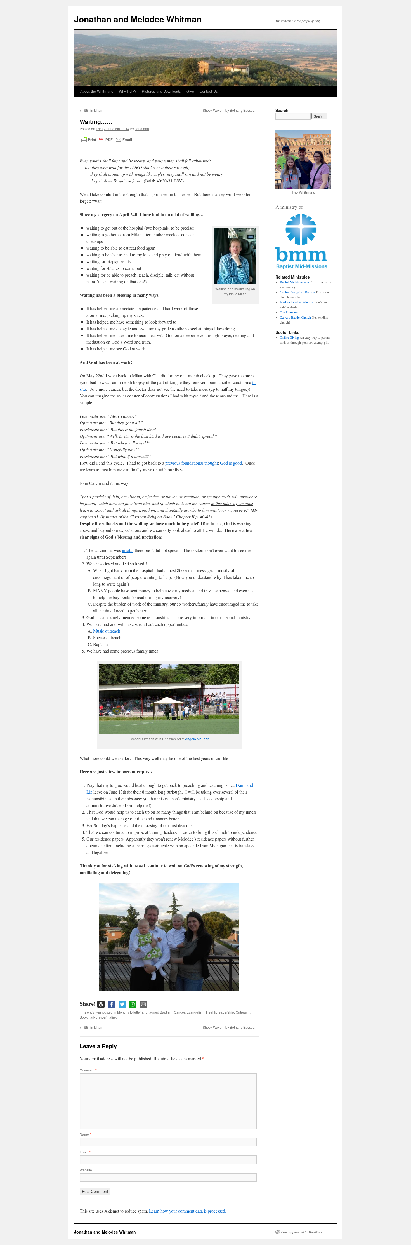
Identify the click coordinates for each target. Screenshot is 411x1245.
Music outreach (106, 631)
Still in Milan (91, 110)
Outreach (243, 1012)
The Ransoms (289, 312)
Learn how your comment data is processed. (187, 1211)
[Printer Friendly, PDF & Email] (107, 139)
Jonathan (142, 128)
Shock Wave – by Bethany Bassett (231, 110)
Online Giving (289, 337)
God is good (231, 463)
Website (86, 1169)
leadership (226, 1012)
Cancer (179, 1012)
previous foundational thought (191, 463)
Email (85, 1152)
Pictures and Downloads (161, 91)
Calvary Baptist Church (295, 317)
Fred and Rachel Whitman (297, 302)
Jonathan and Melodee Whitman (138, 19)
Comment (88, 1070)
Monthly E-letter (129, 1012)
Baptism (166, 1012)
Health (211, 1012)
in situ (127, 550)
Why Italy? (127, 91)
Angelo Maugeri (197, 738)
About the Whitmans (96, 91)
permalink (109, 1017)
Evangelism (195, 1012)
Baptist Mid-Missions (294, 282)
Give (190, 91)
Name (85, 1134)
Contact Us (209, 91)
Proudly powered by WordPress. (302, 1232)
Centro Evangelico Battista (297, 292)
